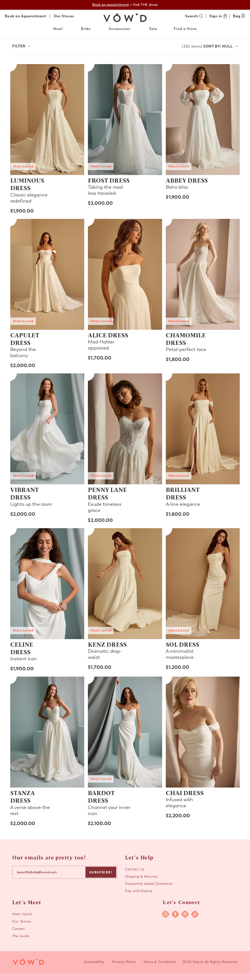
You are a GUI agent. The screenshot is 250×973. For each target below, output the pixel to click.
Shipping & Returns (141, 877)
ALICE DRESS (108, 335)
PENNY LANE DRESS (107, 493)
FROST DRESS (109, 180)
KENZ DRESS (107, 644)
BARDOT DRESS (101, 796)
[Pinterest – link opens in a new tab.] (185, 914)
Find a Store (185, 29)
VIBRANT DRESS (24, 493)
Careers (18, 929)
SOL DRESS (182, 644)
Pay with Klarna (138, 891)
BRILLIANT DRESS (183, 493)
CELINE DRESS (21, 648)
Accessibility (94, 962)
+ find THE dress (125, 5)
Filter (18, 46)
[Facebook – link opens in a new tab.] (175, 914)
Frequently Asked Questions (148, 884)
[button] (59, 29)
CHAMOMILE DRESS (186, 338)
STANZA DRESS (22, 796)
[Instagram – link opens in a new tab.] (165, 914)
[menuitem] (59, 30)
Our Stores (64, 16)
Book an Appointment (25, 16)
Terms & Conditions (159, 962)
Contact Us (135, 869)
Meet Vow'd (22, 914)
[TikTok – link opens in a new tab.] (194, 914)
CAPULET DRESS (24, 338)
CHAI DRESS (185, 792)
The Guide (20, 936)
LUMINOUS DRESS (27, 183)
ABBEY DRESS (187, 180)
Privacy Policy (124, 962)
